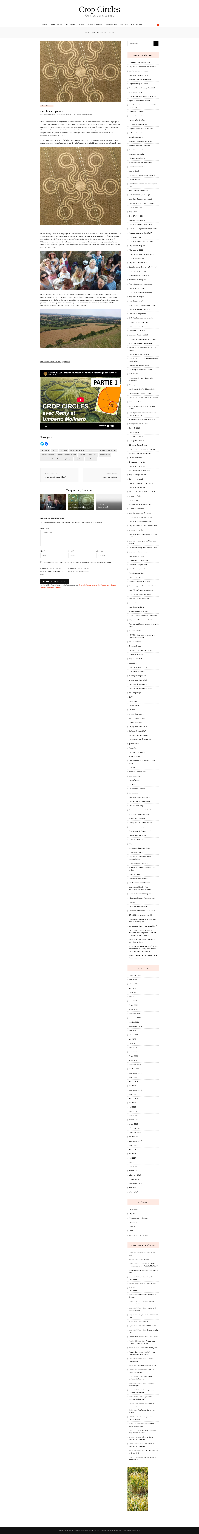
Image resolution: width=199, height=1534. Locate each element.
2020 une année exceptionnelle (140, 343)
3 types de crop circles (137, 462)
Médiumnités (136, 25)
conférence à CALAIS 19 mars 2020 (142, 389)
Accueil (43, 25)
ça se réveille (134, 744)
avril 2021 (133, 997)
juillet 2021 (133, 984)
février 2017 (133, 1171)
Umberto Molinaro (49, 115)
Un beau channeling (136, 806)
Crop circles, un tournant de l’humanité (143, 67)
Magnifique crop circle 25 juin (139, 275)
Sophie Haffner (134, 1337)
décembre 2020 (135, 1014)
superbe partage (135, 693)
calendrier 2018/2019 (137, 752)
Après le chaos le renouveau (139, 101)
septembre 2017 (135, 1141)
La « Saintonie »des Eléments (139, 883)
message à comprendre (137, 676)
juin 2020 (132, 1039)
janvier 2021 (133, 1009)
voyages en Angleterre (137, 314)
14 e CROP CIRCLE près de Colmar (142, 492)
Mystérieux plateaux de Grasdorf (141, 62)
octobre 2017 (134, 1137)
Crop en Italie (103, 507)
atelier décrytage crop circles (139, 848)
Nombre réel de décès (137, 120)
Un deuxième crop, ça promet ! (140, 827)
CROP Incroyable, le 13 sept (139, 195)
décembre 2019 (135, 1064)
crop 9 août (133, 212)
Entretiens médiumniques (138, 124)
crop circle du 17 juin (136, 297)
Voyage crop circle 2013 (138, 727)
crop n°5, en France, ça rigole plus (141, 590)
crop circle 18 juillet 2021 (138, 75)
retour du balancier (136, 150)
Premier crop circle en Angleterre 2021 (143, 96)
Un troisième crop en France (139, 603)
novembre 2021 (135, 975)
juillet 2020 (133, 1035)
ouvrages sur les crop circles (139, 424)
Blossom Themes (99, 1530)
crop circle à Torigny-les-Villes (107, 450)
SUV (130, 697)
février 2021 (133, 1005)
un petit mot (133, 663)
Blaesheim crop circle (136, 573)
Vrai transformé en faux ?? (138, 611)
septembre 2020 (135, 1026)
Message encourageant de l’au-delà (142, 175)
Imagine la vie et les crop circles (140, 141)
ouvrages (132, 1226)
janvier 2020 (133, 1060)
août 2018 (133, 1094)
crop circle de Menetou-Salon (87, 455)
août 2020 (133, 1031)
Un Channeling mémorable (138, 735)
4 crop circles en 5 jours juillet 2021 (142, 88)
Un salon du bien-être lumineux (140, 688)
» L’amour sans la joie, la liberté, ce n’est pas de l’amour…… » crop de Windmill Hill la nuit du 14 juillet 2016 (143, 948)
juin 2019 (132, 1086)
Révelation (133, 748)
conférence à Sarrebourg (138, 684)
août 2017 (133, 1145)
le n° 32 (132, 767)
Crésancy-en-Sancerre (137, 789)
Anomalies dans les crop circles (140, 284)
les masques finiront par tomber (140, 370)
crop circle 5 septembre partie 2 (140, 199)
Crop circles (47, 106)
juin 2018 (132, 1103)
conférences (133, 1209)
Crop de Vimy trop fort (137, 246)
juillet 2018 (133, 1098)
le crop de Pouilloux (136, 509)
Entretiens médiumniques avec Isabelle (143, 339)
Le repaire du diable (136, 654)
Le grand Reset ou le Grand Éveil (141, 128)
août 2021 (133, 980)
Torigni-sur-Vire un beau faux (139, 470)
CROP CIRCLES (56, 25)
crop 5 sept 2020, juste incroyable (141, 203)
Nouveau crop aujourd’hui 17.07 (140, 233)
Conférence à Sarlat (136, 852)
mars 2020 (133, 1052)
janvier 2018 (133, 1124)
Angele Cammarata (136, 1352)
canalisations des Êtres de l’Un (140, 739)
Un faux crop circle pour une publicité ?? (143, 926)
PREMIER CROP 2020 (137, 331)
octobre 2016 (134, 1179)
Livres (81, 25)
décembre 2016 (135, 1175)
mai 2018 (132, 1107)
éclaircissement (134, 756)
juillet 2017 (133, 1149)
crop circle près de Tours (138, 552)
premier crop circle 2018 (138, 680)
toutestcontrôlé (135, 631)
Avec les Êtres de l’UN (137, 772)
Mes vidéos (70, 25)
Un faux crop (133, 793)
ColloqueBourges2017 (137, 731)
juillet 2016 (133, 1192)
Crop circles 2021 (135, 92)
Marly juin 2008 (134, 874)
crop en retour (134, 432)
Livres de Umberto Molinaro (139, 906)
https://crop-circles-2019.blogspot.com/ (55, 362)
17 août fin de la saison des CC (140, 915)
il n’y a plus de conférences (138, 190)
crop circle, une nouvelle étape (140, 513)
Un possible (133, 701)
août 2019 (133, 1077)
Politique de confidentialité (131, 1530)
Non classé (133, 1222)
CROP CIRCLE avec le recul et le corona (143, 374)
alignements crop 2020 (137, 220)
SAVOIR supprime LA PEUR (139, 145)
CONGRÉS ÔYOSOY (136, 840)
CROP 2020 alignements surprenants (143, 229)
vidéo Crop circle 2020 (137, 167)
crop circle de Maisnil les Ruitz (67, 455)
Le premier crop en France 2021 (140, 84)
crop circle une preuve (137, 487)
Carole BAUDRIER (136, 1270)
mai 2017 (132, 1158)
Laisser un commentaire (84, 115)
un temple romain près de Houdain (141, 483)
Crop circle (91, 450)
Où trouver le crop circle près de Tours (143, 548)
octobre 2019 (134, 1069)
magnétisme (79, 459)
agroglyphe (45, 450)
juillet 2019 (133, 1081)
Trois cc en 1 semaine (137, 818)
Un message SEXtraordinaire (139, 801)
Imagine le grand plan (136, 154)
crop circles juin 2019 (136, 607)
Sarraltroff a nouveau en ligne (139, 582)
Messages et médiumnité (138, 1218)
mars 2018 (133, 1115)
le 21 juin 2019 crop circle (138, 560)
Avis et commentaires (137, 718)
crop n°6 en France (136, 577)
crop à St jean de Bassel (77, 450)
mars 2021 (133, 1001)
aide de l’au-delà (135, 402)
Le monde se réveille (136, 112)
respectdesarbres (135, 722)
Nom (42, 551)
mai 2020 (132, 1043)
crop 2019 (64, 450)
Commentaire (45, 528)
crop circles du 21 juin (78, 507)
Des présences (134, 780)
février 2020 (133, 1056)
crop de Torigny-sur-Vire (138, 475)
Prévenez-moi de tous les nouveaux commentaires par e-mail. (51, 571)
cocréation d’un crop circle (138, 280)
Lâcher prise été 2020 (137, 158)
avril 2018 (133, 1111)
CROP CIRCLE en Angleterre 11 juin (142, 305)
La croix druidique (135, 776)
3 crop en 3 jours (135, 646)
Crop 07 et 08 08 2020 (138, 216)
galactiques (68, 459)
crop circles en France (136, 556)
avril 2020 (133, 1047)
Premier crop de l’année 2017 (140, 831)
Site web (99, 551)
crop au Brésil (134, 171)
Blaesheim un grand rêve (138, 569)
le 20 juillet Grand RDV (137, 441)
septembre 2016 (135, 1183)
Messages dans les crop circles (140, 162)
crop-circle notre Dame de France (51, 459)
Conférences (111, 25)
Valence (132, 710)
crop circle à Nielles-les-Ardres (140, 521)
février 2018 (133, 1120)
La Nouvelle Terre (135, 133)
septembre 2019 (135, 1073)
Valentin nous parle (136, 137)
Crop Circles (99, 9)
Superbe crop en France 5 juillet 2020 (143, 267)
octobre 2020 (134, 1022)
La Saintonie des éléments (139, 878)
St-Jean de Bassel (135, 458)
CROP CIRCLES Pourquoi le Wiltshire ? (143, 397)
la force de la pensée (136, 714)
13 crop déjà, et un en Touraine (140, 504)
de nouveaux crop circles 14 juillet (141, 254)
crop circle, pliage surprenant (139, 797)
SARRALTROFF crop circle (139, 599)
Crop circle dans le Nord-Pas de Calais (143, 526)
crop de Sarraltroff (135, 659)
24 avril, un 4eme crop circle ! (139, 814)
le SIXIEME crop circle (137, 671)
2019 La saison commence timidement (143, 615)
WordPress (117, 1530)
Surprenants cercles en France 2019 (142, 419)
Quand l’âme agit (135, 179)
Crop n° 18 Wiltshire (136, 258)
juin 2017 (132, 1154)
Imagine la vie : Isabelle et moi (140, 79)
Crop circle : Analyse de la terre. (140, 292)
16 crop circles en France (138, 445)
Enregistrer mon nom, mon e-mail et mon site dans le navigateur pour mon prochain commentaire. (78, 562)
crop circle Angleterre (48, 455)
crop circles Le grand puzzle (139, 354)
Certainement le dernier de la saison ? (142, 911)
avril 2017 (133, 1162)
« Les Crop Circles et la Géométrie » (142, 898)
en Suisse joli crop (135, 500)
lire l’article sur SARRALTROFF (140, 650)
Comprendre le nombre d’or (139, 863)
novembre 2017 (135, 1132)
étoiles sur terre (135, 642)
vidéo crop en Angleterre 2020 (140, 224)
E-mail (71, 551)
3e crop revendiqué (136, 479)
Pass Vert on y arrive (136, 116)
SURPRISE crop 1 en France (139, 667)
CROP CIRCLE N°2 (136, 326)
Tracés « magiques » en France (140, 453)
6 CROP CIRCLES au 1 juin (138, 322)
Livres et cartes (94, 25)
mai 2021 (132, 992)
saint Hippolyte (91, 459)
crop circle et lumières (137, 466)
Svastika (132, 902)
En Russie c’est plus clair (138, 565)
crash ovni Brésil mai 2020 (138, 335)
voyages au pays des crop (138, 1235)
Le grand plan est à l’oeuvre (139, 365)
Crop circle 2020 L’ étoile (138, 271)
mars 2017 (133, 1166)
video (131, 1231)
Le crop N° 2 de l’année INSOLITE (141, 823)
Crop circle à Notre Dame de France (142, 620)
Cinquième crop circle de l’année (140, 810)
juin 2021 (132, 988)
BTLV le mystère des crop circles (141, 894)
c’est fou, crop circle (136, 436)
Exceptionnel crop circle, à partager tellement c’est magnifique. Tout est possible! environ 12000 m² (142, 932)
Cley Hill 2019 (134, 428)
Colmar (55, 450)
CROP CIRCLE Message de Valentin (142, 449)
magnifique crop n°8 (136, 301)
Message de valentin (136, 385)
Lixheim (132, 784)
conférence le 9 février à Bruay (140, 393)
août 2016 (133, 1188)
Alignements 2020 (136, 250)
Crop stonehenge (135, 237)
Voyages (124, 25)
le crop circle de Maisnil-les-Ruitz (141, 517)
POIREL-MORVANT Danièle (139, 1430)
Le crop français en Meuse (138, 71)
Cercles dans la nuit (136, 207)
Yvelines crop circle (136, 530)
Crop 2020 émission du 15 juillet (141, 241)
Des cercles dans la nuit (137, 835)
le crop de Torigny (49, 507)
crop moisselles (105, 455)
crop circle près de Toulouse (139, 309)
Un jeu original (134, 705)
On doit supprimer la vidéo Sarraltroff (142, 586)
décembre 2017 (135, 1128)
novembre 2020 (135, 1018)
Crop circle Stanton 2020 (138, 263)
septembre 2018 (135, 1090)
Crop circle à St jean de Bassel (140, 594)
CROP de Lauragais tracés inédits (141, 318)
